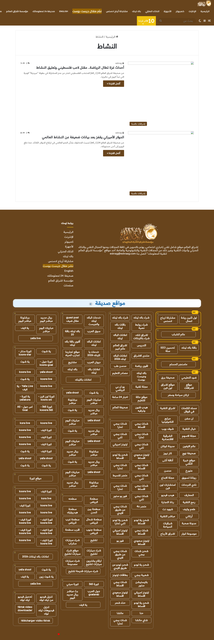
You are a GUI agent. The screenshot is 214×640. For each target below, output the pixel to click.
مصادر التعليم (120, 373)
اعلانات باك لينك (94, 371)
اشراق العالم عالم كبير (120, 347)
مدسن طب (120, 365)
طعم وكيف (189, 509)
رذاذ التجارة (167, 502)
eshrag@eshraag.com (123, 253)
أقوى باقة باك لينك (72, 343)
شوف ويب (168, 428)
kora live (25, 423)
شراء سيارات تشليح (94, 552)
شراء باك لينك (141, 317)
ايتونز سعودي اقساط (141, 456)
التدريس (141, 345)
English (63, 11)
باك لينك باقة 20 (72, 333)
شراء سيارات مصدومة (72, 562)
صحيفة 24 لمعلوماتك (43, 11)
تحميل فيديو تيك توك (25, 598)
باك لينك (136, 11)
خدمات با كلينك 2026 (93, 353)
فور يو (120, 540)
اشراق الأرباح (167, 533)
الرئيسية (205, 11)
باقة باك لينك (189, 347)
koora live (25, 371)
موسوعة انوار (189, 533)
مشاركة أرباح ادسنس (117, 11)
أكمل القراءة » (113, 83)
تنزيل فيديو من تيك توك (46, 598)
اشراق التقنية (167, 408)
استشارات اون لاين (168, 486)
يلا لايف (83, 604)
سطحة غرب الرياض (72, 521)
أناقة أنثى (167, 460)
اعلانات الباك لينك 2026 (120, 357)
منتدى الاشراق (141, 355)
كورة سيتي (72, 584)
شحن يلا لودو (141, 564)
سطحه (72, 498)
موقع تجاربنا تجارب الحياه (72, 353)
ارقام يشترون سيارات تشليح (94, 562)
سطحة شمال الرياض (94, 521)
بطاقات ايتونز (120, 575)
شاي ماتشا (141, 620)
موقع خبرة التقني (189, 462)
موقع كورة (36, 478)
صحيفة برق (168, 377)
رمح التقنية (189, 502)
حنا (141, 613)
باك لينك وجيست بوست (141, 376)
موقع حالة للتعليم (141, 398)
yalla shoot (72, 392)
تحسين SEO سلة (168, 349)
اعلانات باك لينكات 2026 (35, 556)
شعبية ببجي (141, 575)
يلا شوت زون (46, 576)
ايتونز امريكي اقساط (120, 532)
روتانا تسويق (189, 477)
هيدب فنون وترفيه (141, 409)
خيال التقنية (189, 428)
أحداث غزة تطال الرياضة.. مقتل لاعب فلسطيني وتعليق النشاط (80, 67)
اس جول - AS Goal (25, 408)
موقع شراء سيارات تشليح (73, 552)
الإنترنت (192, 11)
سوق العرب (93, 331)
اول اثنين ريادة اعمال (189, 319)
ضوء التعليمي (189, 377)
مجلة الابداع (167, 477)
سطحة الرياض (94, 500)
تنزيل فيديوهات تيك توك (46, 610)
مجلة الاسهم (189, 435)
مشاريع (72, 362)
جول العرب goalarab (94, 593)
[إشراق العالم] (204, 3)
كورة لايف (46, 430)
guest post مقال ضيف (72, 319)
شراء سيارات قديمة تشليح (83, 571)
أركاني (189, 516)
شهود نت (167, 509)
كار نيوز (167, 453)
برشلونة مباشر (72, 401)
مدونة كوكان (168, 446)
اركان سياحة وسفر (178, 394)
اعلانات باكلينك (83, 379)
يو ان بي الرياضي (120, 388)
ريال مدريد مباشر (94, 411)
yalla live (35, 338)
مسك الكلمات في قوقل (189, 410)
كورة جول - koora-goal (46, 363)
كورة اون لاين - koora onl (46, 398)
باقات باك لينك (120, 326)
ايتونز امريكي (120, 444)
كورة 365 (94, 584)
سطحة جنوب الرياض (94, 531)
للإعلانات (53, 634)
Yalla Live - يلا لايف (25, 387)
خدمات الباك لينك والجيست (94, 321)
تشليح (93, 540)
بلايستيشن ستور (141, 583)
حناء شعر (120, 602)
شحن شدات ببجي (141, 552)
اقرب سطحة (72, 529)
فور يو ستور (120, 496)
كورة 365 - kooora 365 (46, 408)
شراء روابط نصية (141, 326)
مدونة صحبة (189, 523)
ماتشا (120, 613)
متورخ (189, 470)
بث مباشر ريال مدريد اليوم (72, 594)
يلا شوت (94, 392)
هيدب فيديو (167, 495)
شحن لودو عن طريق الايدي (120, 566)
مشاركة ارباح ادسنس (167, 319)
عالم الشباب (178, 334)
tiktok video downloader (25, 608)
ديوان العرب (94, 362)
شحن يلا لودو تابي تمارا (120, 521)
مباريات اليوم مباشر (94, 401)
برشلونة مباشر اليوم (24, 319)
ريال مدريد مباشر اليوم (46, 319)
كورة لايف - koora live (46, 521)
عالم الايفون (189, 446)
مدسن (167, 470)
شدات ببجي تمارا (120, 425)
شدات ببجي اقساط (141, 425)
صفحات (68, 285)
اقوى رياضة (141, 365)
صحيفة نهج (189, 453)
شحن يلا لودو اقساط (120, 456)
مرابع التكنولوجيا (168, 420)
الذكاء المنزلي (152, 11)
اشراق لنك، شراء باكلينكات (141, 336)
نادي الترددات (189, 484)
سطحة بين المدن (93, 510)
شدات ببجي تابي (120, 435)
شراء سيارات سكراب (72, 541)
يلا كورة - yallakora (25, 398)
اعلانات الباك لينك (120, 336)
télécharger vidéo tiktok (35, 620)
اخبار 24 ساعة (120, 397)
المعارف (189, 495)
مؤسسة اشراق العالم (17, 11)
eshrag (118, 63)
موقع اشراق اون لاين (168, 386)
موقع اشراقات (189, 386)
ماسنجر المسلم (178, 364)
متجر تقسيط (120, 475)
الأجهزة (167, 11)
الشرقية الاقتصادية (167, 437)
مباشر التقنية (167, 516)
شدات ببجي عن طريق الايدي (120, 509)
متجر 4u (141, 506)
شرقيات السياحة (167, 525)
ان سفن (189, 418)
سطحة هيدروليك (72, 510)
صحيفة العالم (120, 407)
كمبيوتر (180, 11)
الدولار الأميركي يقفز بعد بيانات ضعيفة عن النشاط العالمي (83, 137)
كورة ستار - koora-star (24, 353)
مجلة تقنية (141, 386)
